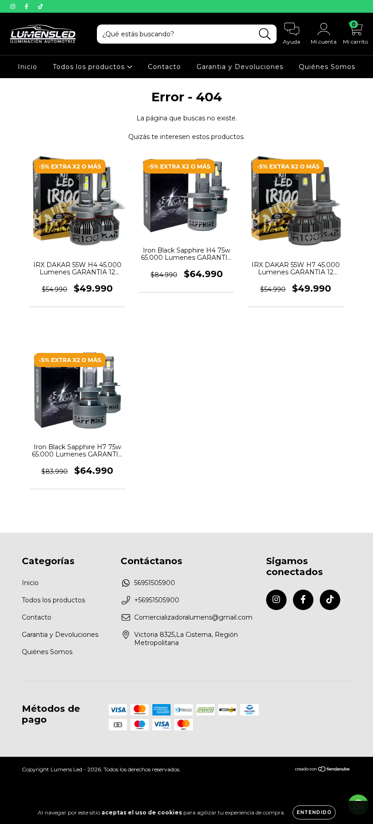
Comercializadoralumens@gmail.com (193, 617)
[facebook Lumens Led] (27, 6)
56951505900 (154, 583)
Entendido (314, 812)
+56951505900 (156, 600)
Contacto (164, 67)
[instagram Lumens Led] (13, 6)
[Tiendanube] (322, 770)
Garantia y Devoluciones (240, 67)
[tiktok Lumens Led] (40, 6)
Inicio (27, 67)
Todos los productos (90, 67)
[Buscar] (265, 34)
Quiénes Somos (327, 67)
